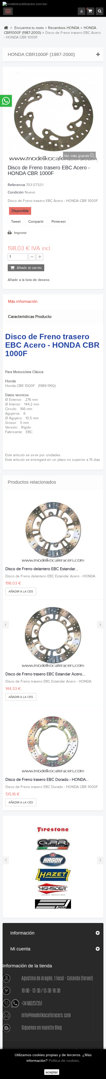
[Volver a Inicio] (6, 27)
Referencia (16, 185)
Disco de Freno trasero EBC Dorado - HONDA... (47, 779)
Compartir (36, 222)
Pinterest (58, 222)
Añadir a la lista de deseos (29, 280)
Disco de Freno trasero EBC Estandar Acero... (45, 674)
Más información (23, 301)
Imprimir (20, 233)
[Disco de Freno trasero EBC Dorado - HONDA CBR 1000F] (52, 741)
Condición (16, 192)
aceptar (52, 1072)
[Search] (99, 11)
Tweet (16, 222)
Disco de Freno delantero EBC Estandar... (41, 569)
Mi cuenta (20, 948)
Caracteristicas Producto (29, 316)
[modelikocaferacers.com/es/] (53, 4)
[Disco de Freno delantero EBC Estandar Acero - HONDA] (52, 531)
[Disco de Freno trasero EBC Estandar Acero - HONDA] (52, 636)
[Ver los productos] (53, 829)
